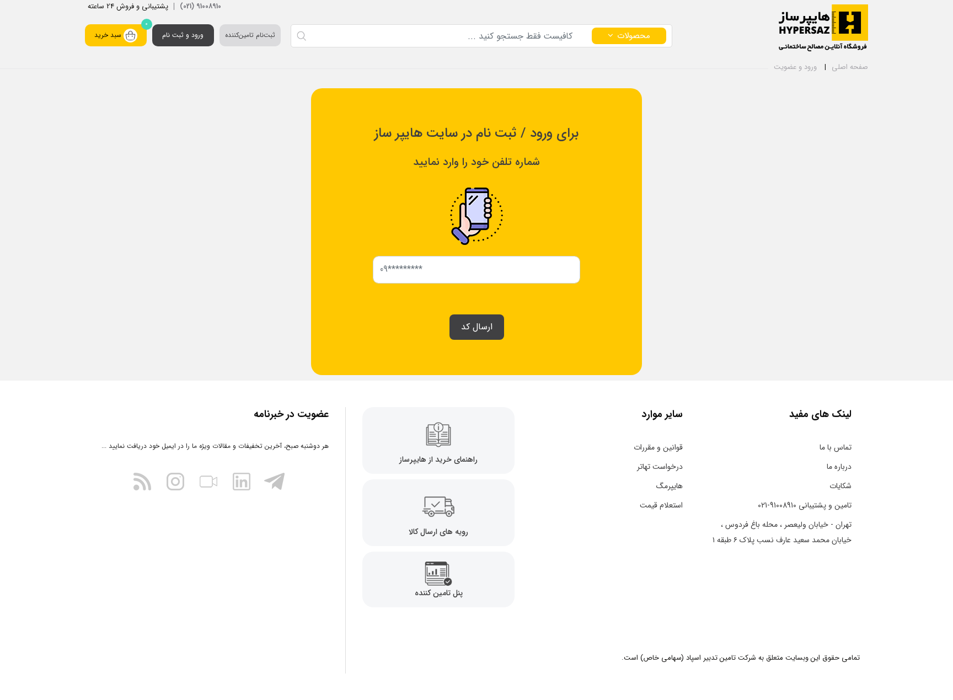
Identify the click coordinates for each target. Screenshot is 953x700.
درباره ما (839, 467)
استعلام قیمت (661, 505)
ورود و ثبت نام (183, 35)
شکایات (840, 486)
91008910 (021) (200, 6)
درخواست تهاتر (660, 467)
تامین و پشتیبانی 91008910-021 (805, 505)
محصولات (633, 35)
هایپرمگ (669, 486)
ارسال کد (476, 327)
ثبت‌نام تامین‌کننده (250, 35)
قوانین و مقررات (658, 447)
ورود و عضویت (795, 67)
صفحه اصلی (850, 67)
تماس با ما (836, 447)
